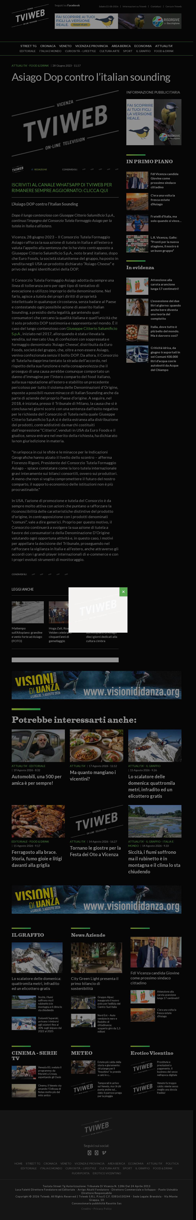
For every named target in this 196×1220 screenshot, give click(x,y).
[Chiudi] (123, 591)
